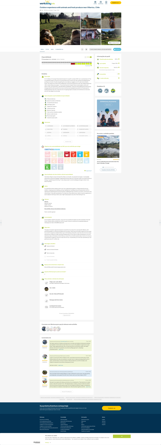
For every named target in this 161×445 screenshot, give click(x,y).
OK (122, 436)
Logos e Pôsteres (64, 424)
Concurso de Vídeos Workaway (67, 426)
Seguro (82, 424)
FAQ (82, 422)
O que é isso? (88, 170)
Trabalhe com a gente (85, 431)
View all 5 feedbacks (67, 391)
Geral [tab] (42, 49)
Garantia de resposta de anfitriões (88, 426)
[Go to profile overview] (67, 328)
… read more (60, 349)
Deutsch (103, 421)
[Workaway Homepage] (47, 2)
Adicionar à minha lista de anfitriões (101, 49)
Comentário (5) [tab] (59, 49)
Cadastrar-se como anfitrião (45, 426)
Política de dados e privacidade (87, 429)
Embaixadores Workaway (66, 427)
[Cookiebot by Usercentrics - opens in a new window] (36, 442)
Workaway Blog (64, 419)
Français (103, 422)
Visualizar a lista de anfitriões (108, 169)
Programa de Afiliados (65, 429)
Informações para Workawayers (46, 422)
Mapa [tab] (52, 49)
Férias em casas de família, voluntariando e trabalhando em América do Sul (79, 397)
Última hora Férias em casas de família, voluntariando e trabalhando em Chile (87, 399)
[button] (104, 167)
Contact (117, 49)
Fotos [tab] (47, 49)
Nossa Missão (63, 431)
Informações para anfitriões (45, 421)
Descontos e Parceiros (44, 429)
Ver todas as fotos (114, 42)
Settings (47, 442)
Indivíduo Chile (62, 399)
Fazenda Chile (69, 399)
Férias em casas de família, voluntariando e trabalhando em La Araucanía (107, 397)
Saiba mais (108, 104)
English (103, 419)
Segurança (83, 421)
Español (103, 424)
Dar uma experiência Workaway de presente (49, 427)
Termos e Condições (85, 427)
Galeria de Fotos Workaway (66, 421)
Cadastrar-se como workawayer (46, 424)
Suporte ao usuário (85, 419)
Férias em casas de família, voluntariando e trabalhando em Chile (52, 397)
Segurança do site (66, 315)
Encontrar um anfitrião (44, 419)
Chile (42, 10)
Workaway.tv (63, 422)
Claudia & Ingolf (64, 341)
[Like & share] (86, 49)
